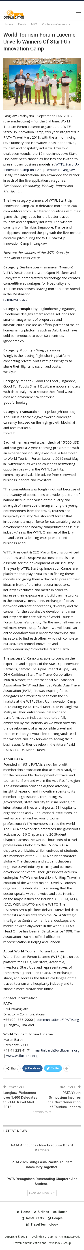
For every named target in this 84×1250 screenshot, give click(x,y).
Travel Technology (44, 1224)
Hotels (62, 1212)
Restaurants (35, 1218)
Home (25, 1212)
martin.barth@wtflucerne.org (57, 1050)
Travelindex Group (59, 1243)
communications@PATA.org (58, 1019)
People (57, 1218)
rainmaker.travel (15, 299)
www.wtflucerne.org (22, 1055)
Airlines (43, 1212)
